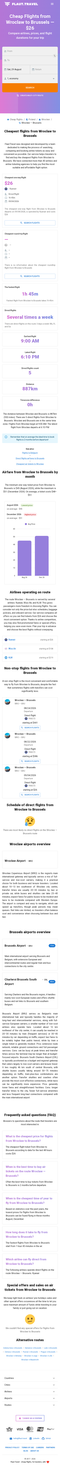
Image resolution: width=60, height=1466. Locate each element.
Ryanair (12, 639)
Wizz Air (12, 648)
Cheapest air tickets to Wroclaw (30, 464)
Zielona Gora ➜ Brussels (12, 1348)
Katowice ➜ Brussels (33, 1348)
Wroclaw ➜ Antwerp (13, 1356)
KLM (10, 657)
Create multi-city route (31, 95)
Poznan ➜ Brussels (30, 1352)
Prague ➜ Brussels (48, 1352)
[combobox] (31, 51)
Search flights (32, 223)
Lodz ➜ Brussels (50, 1348)
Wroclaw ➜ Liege (30, 1356)
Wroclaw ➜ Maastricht (30, 1360)
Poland (32, 119)
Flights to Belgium (30, 453)
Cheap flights (16, 119)
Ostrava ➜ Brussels (12, 1352)
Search (30, 87)
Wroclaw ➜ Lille (46, 1356)
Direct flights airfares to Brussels (30, 458)
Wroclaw (45, 119)
